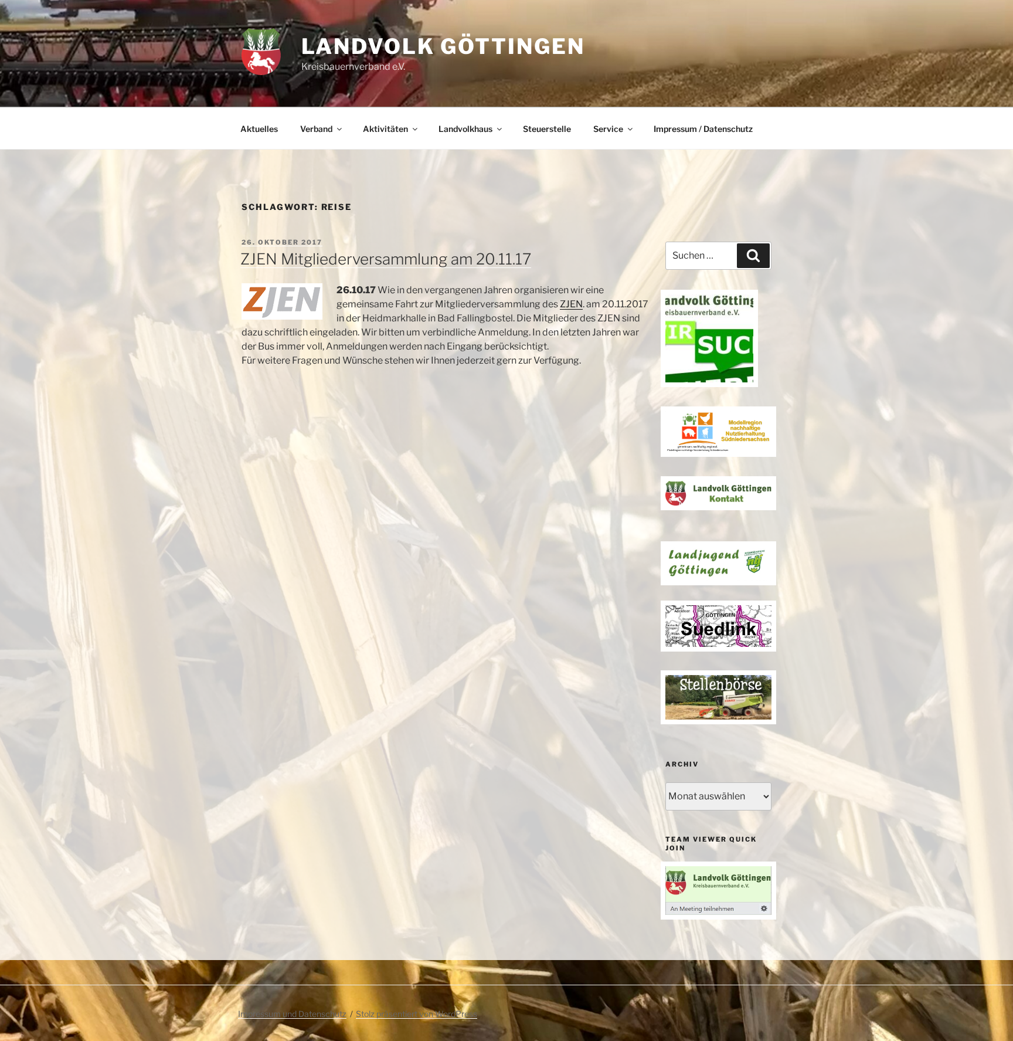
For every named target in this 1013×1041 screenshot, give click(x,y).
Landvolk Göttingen (443, 46)
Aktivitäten (385, 129)
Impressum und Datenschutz (292, 1014)
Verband (316, 129)
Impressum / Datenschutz (703, 129)
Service (608, 129)
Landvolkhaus (465, 129)
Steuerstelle (547, 129)
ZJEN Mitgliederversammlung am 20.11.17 (385, 259)
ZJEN (571, 304)
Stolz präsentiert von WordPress (416, 1014)
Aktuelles (259, 129)
